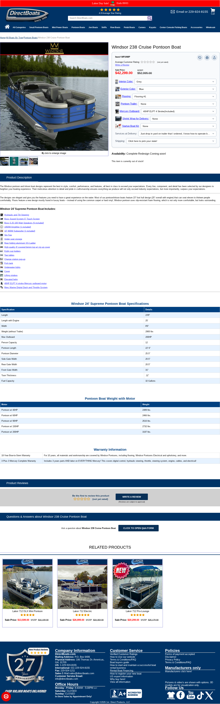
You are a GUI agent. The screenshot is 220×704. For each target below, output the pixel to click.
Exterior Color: (128, 88)
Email (180, 11)
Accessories (196, 27)
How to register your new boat (125, 673)
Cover (7, 271)
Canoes (142, 27)
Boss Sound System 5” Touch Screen (22, 219)
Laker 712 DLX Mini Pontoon (27, 611)
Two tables (9, 255)
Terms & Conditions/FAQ (123, 659)
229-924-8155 (198, 11)
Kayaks (152, 27)
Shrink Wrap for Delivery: (135, 118)
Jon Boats (93, 27)
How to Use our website (122, 656)
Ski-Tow (8, 235)
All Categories (19, 27)
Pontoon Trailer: (129, 103)
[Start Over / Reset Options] (200, 58)
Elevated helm (11, 279)
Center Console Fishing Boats (173, 27)
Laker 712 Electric (82, 611)
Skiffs (104, 27)
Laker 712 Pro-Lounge (137, 611)
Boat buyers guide (119, 662)
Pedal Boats (129, 27)
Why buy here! (117, 679)
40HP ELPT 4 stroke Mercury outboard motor (25, 283)
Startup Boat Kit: (130, 126)
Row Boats (115, 27)
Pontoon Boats (78, 27)
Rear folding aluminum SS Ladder (20, 243)
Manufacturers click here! (178, 671)
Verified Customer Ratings (124, 654)
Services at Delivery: (126, 133)
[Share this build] (214, 58)
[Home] (7, 26)
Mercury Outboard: (130, 111)
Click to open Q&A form (138, 528)
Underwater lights (12, 267)
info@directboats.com (66, 678)
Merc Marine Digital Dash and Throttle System (26, 287)
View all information (120, 681)
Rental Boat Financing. (122, 670)
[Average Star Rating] (110, 10)
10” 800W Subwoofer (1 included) (19, 231)
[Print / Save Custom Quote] (207, 58)
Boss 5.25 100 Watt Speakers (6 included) (24, 223)
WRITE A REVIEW (131, 497)
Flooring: (126, 96)
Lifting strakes (11, 275)
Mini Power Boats (60, 27)
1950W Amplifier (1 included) (17, 227)
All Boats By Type (14, 37)
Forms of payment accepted (180, 654)
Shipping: (120, 141)
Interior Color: (126, 81)
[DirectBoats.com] (27, 15)
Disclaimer (170, 656)
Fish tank (8, 263)
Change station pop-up (14, 259)
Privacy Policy (172, 659)
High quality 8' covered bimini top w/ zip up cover (27, 247)
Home (2, 37)
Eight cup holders (12, 251)
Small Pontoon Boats (38, 27)
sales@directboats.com (81, 673)
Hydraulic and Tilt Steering (16, 214)
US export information (121, 676)
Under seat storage (13, 239)
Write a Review (122, 65)
